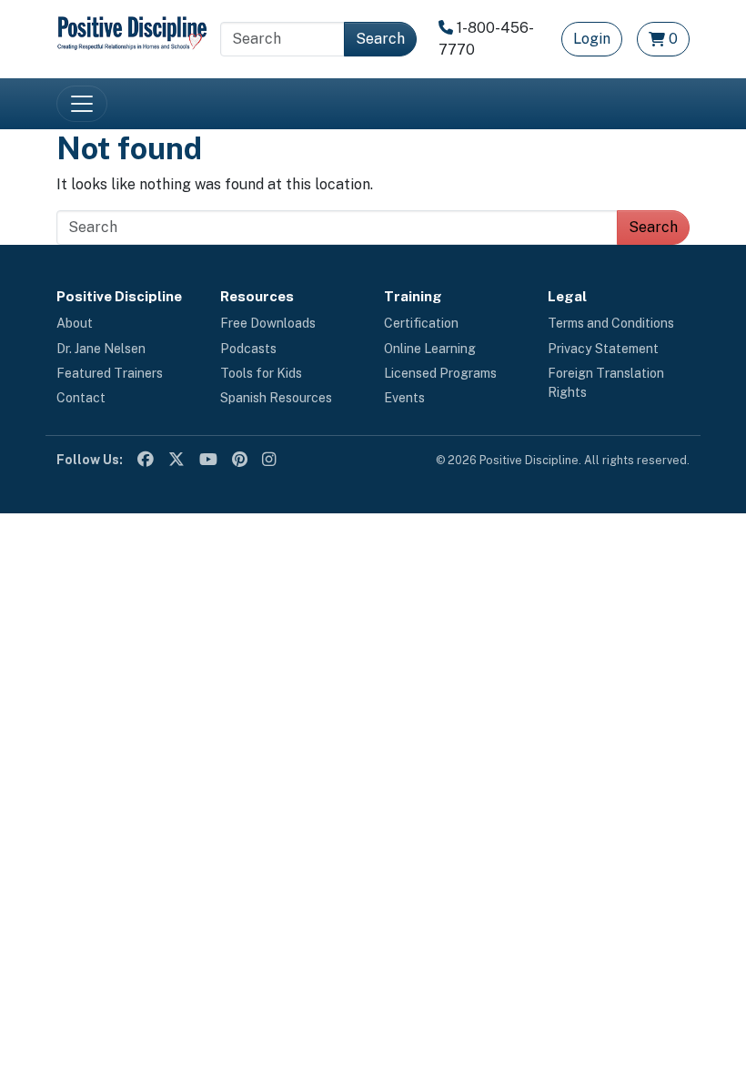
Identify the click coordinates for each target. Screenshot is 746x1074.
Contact (81, 397)
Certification (421, 323)
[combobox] (282, 39)
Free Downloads (268, 323)
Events (404, 397)
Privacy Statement (603, 348)
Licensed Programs (440, 373)
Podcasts (248, 348)
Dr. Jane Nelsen (101, 348)
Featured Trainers (109, 373)
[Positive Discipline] (131, 31)
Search (380, 38)
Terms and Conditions (611, 323)
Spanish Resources (276, 397)
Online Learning (430, 348)
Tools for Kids (261, 373)
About (74, 323)
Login (591, 38)
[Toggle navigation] (81, 104)
